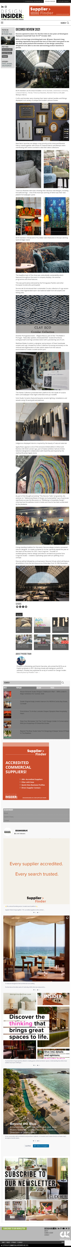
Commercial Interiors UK (34, 1)
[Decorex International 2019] (42, 639)
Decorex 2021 (7, 49)
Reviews (9, 64)
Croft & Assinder (47, 91)
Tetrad (30, 93)
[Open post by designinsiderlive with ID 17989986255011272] (36, 1101)
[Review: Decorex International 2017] (60, 622)
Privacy (14, 1242)
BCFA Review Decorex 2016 (23, 629)
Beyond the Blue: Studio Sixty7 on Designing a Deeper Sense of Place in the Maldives (44, 732)
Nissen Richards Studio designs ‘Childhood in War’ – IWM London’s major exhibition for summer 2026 (43, 693)
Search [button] (68, 23)
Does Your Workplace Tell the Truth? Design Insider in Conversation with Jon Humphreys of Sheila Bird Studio (44, 722)
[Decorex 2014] (42, 622)
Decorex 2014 (39, 628)
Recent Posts (45, 688)
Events (4, 64)
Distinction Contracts (60, 91)
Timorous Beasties (39, 93)
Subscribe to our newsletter (14, 1228)
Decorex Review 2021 (28, 29)
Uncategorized (6, 66)
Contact (6, 820)
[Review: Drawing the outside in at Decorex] (60, 639)
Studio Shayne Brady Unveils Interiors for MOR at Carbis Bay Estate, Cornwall (44, 702)
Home (3, 1242)
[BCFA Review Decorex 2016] (24, 622)
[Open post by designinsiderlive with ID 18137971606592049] (36, 1026)
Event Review (6, 53)
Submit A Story (8, 817)
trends (4, 56)
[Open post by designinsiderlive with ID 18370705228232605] (36, 871)
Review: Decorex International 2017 (58, 629)
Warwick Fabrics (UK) (54, 93)
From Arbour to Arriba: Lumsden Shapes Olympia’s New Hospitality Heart (43, 712)
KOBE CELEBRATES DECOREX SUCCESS (22, 646)
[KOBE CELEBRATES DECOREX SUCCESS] (24, 639)
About (6, 813)
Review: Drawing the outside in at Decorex (59, 646)
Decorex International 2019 (41, 646)
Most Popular (13, 688)
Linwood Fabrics (21, 93)
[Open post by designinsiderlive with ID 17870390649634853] (36, 948)
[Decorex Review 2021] (8, 44)
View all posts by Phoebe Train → (28, 672)
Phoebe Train (8, 34)
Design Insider (50, 1)
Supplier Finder (63, 1)
